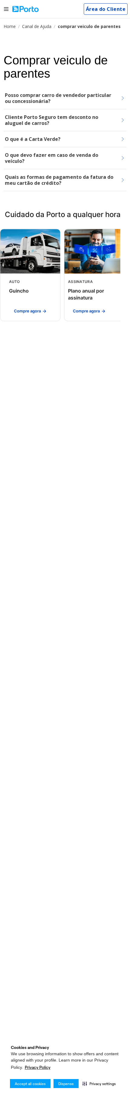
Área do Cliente (105, 9)
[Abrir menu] (6, 9)
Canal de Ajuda (36, 26)
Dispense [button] (66, 1084)
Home (10, 26)
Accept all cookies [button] (30, 1084)
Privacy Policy (37, 1067)
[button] (99, 1083)
